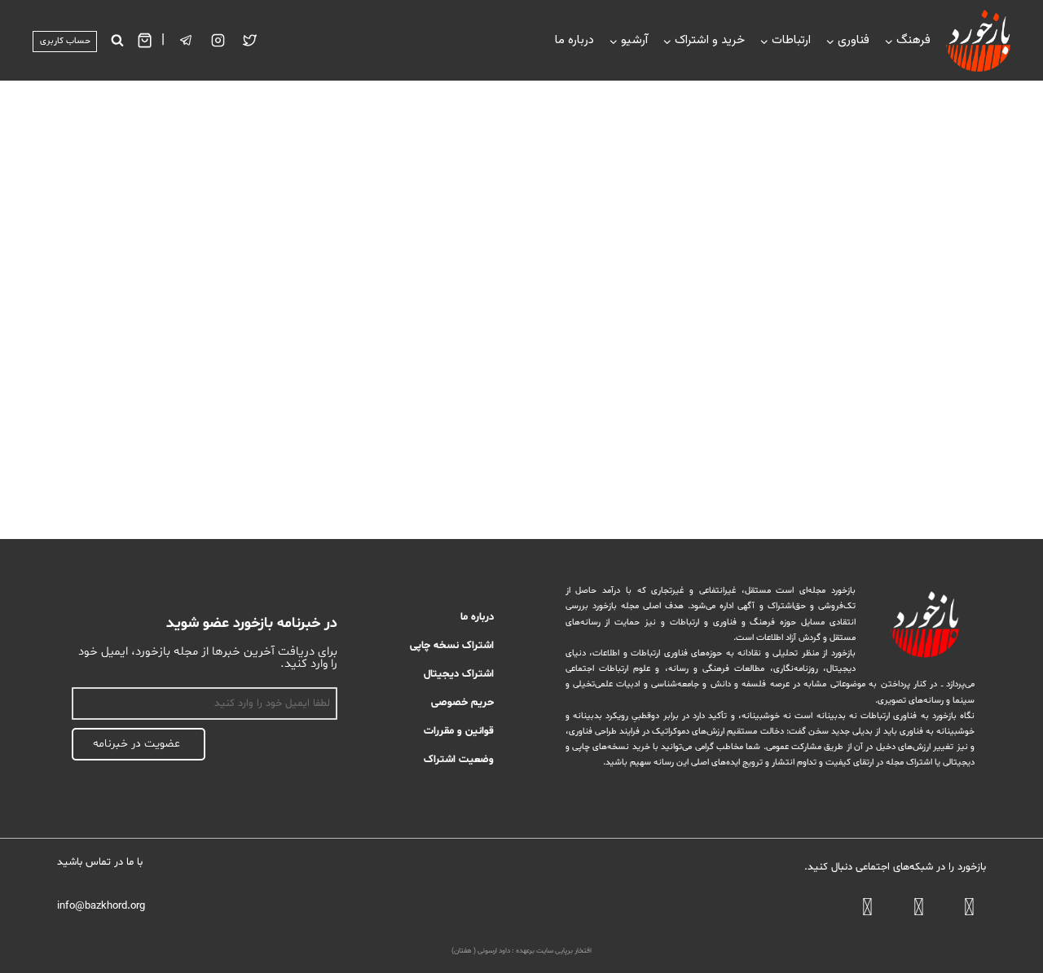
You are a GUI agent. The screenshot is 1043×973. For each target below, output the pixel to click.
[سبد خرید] (144, 40)
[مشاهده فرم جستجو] (117, 40)
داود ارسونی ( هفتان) (480, 951)
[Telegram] (918, 910)
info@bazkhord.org (101, 906)
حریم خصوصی (462, 702)
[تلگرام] (186, 41)
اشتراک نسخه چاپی (452, 645)
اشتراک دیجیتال (459, 674)
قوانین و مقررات (459, 731)
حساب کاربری (65, 41)
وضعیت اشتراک (459, 759)
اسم (328, 678)
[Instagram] (218, 41)
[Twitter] (250, 41)
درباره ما (574, 40)
